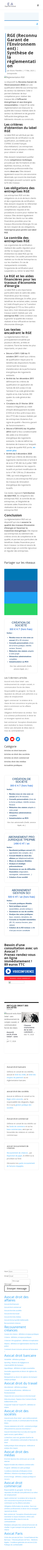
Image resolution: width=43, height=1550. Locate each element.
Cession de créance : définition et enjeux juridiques (21, 1334)
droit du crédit (20, 1074)
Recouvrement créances (12, 1323)
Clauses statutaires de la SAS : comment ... (29, 1028)
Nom (6, 1271)
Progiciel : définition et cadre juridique (17, 1468)
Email (6, 1276)
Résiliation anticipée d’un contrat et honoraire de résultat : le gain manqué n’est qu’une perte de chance (20, 1527)
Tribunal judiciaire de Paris (21, 1540)
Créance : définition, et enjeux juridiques (17, 1337)
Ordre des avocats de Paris (13, 1537)
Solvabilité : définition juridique (14, 1359)
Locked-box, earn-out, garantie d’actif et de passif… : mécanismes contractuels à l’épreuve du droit (21, 1439)
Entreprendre (12, 73)
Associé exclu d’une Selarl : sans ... (12, 1035)
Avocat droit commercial (12, 1307)
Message (7, 1284)
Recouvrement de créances (17, 1153)
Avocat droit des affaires (16, 1298)
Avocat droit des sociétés (13, 1310)
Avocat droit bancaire (11, 1304)
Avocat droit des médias (12, 1317)
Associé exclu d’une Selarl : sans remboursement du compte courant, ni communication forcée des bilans (19, 684)
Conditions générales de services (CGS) (23, 1542)
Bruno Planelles (16, 70)
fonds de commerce (17, 1126)
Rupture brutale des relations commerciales (19, 1465)
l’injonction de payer (14, 1156)
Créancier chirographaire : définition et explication (21, 1341)
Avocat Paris (13, 1533)
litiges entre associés (15, 1099)
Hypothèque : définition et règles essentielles (19, 1368)
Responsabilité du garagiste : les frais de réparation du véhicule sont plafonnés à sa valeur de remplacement (20, 694)
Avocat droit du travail (20, 1383)
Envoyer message (17, 1288)
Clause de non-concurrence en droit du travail (19, 1396)
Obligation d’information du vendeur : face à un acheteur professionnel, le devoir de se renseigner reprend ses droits (20, 716)
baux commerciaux (14, 1129)
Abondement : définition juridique (15, 1387)
